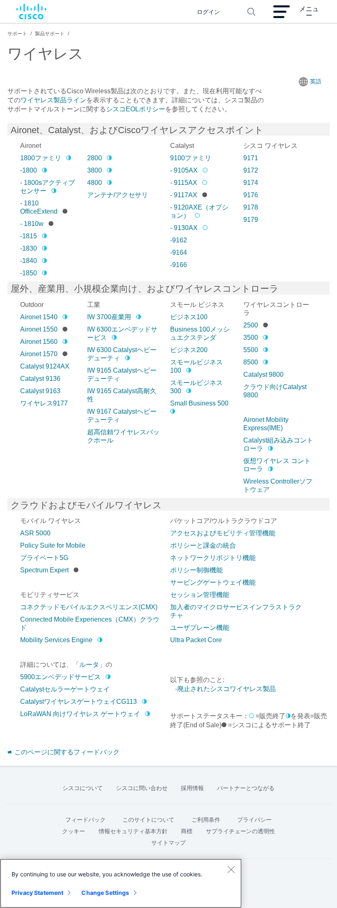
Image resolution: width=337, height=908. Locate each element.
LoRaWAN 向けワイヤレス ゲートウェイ (80, 713)
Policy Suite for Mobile (52, 545)
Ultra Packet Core (196, 639)
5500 (250, 349)
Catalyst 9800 (263, 374)
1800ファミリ (40, 157)
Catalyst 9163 (40, 390)
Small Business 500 (199, 403)
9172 (250, 170)
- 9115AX (183, 182)
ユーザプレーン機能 (199, 627)
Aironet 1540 (39, 316)
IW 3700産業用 (109, 316)
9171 (250, 157)
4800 (94, 182)
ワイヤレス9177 (44, 403)
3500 (250, 337)
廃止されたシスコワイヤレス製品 (226, 688)
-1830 (28, 248)
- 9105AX (184, 170)
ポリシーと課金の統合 (203, 545)
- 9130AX (184, 227)
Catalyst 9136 (40, 378)
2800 (94, 157)
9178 (250, 207)
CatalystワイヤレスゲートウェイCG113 (78, 701)
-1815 (28, 236)
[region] (121, 883)
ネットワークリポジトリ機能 (213, 557)
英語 (315, 81)
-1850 (28, 273)
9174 (250, 182)
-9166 (178, 264)
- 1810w (32, 223)
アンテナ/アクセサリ (117, 194)
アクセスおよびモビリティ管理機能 (222, 533)
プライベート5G (44, 557)
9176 (250, 194)
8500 (250, 362)
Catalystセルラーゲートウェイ (65, 689)
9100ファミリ (190, 157)
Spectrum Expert (44, 570)
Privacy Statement (37, 892)
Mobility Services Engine (56, 639)
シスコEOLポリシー (135, 109)
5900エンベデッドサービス (60, 676)
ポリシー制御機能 (196, 570)
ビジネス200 (189, 349)
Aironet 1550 (39, 329)
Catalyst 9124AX (44, 366)
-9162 (178, 240)
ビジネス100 (189, 316)
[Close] (231, 869)
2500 (250, 325)
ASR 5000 (35, 533)
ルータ (89, 664)
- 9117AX (183, 194)
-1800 (28, 170)
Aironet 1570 (39, 353)
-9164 (178, 252)
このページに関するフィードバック (66, 752)
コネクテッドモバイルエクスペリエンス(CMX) (88, 607)
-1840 (28, 260)
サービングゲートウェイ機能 (213, 582)
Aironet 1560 (39, 341)
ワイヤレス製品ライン (53, 100)
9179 (250, 219)
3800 (94, 170)
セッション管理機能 (199, 594)
